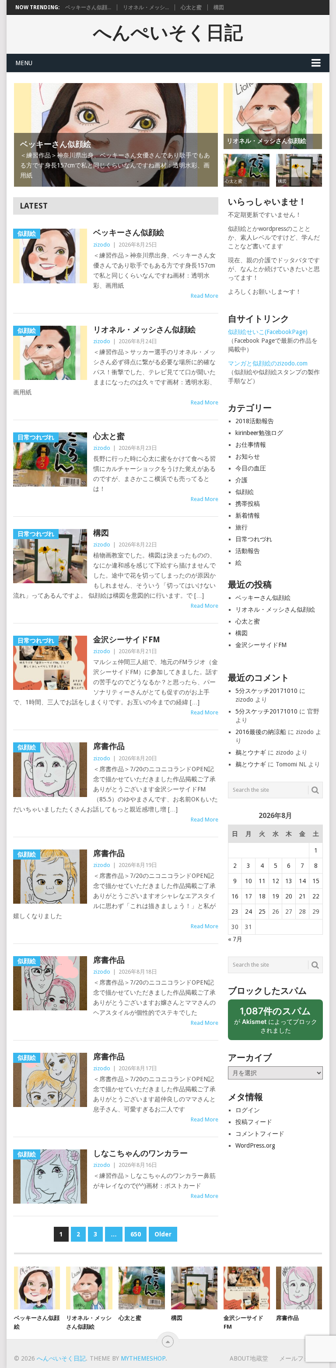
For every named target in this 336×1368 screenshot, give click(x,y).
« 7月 (235, 939)
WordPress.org (255, 1145)
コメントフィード (259, 1133)
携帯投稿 (247, 503)
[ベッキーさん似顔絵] (37, 1288)
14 (302, 880)
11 (262, 880)
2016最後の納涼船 (260, 731)
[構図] (194, 1288)
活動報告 (247, 550)
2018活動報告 (254, 421)
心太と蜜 (191, 7)
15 (315, 880)
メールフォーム (300, 1358)
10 (248, 880)
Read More (204, 295)
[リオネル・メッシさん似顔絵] (89, 1288)
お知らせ (247, 456)
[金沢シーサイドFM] (247, 1288)
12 (275, 880)
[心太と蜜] (142, 1288)
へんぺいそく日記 (168, 33)
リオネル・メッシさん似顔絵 (144, 329)
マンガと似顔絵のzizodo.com (268, 363)
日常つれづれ (253, 539)
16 (234, 896)
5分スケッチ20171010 (266, 690)
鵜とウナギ (250, 752)
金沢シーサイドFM (126, 639)
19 (275, 896)
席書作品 (109, 746)
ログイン (247, 1110)
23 (234, 911)
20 (288, 896)
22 (315, 896)
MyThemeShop (143, 1358)
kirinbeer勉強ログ (259, 432)
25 (262, 911)
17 (248, 896)
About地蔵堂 (249, 1358)
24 (248, 911)
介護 (241, 480)
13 (288, 880)
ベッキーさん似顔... (88, 7)
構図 (219, 7)
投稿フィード (253, 1121)
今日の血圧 (250, 468)
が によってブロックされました (275, 1023)
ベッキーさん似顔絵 (128, 232)
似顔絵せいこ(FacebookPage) (268, 331)
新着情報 (247, 515)
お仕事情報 (250, 444)
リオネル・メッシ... (146, 7)
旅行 (241, 527)
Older (163, 1234)
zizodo (101, 244)
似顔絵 (244, 491)
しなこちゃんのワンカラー (140, 1153)
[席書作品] (299, 1288)
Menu (23, 62)
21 (302, 896)
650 (135, 1234)
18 (262, 896)
